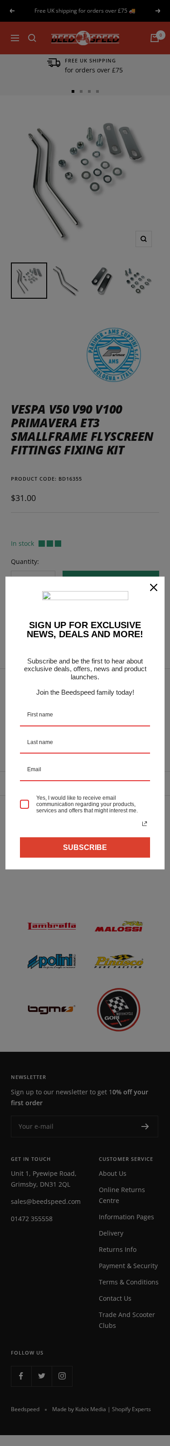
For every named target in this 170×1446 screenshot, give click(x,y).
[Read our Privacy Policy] (144, 823)
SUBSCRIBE (85, 847)
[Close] (154, 587)
